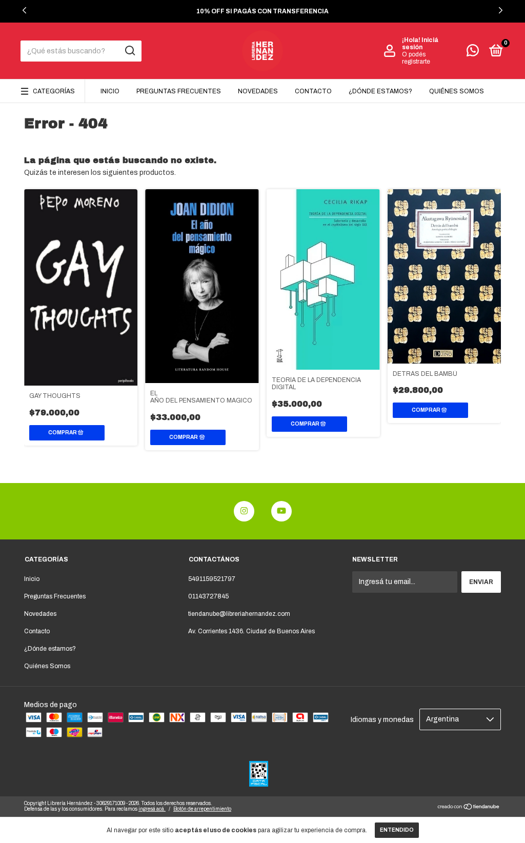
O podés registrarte (416, 58)
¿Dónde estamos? (380, 91)
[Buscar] (129, 51)
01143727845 (208, 596)
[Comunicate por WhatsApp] (472, 53)
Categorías (54, 91)
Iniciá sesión (420, 43)
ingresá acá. (152, 809)
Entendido (397, 830)
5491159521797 (211, 579)
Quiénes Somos (456, 91)
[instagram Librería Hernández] (244, 511)
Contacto (313, 91)
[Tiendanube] (469, 808)
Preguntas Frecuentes (178, 91)
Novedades (258, 91)
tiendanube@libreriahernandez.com (239, 613)
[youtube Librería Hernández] (281, 511)
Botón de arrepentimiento (202, 809)
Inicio (109, 91)
